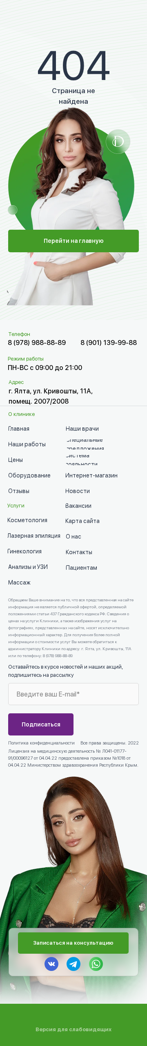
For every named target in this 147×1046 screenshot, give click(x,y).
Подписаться (41, 724)
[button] (73, 943)
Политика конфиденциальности (41, 743)
